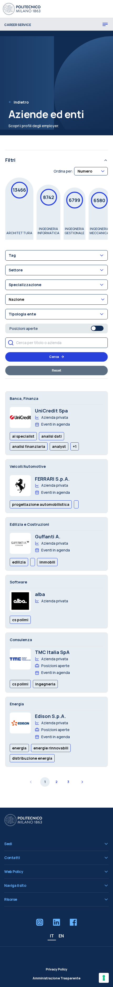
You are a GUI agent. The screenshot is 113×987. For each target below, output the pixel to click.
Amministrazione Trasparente (56, 978)
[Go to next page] (82, 782)
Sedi (8, 843)
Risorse (10, 899)
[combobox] (90, 171)
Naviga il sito (15, 885)
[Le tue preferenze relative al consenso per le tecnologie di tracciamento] (104, 978)
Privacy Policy (56, 969)
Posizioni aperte (23, 328)
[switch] (97, 328)
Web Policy (13, 871)
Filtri (10, 160)
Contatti (12, 857)
